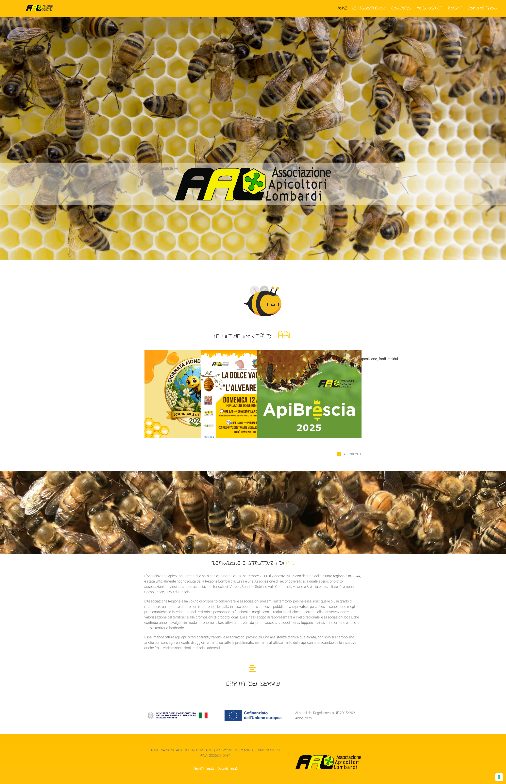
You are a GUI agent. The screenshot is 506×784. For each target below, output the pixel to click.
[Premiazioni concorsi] (309, 424)
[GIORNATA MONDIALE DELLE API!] (196, 394)
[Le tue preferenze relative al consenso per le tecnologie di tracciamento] (499, 777)
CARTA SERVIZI (253, 684)
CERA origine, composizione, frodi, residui (365, 359)
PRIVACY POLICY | (205, 769)
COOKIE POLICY (228, 769)
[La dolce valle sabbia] (253, 424)
